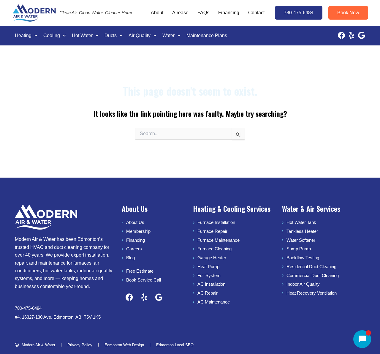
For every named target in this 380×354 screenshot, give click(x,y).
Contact (256, 12)
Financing (228, 12)
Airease (180, 12)
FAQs (203, 12)
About (157, 12)
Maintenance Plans (206, 35)
